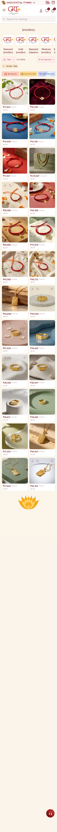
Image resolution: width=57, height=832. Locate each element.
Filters (9, 60)
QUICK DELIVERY (30, 74)
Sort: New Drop (46, 60)
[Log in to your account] (41, 10)
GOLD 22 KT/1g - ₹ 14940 (19, 2)
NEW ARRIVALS (48, 74)
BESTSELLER (12, 74)
